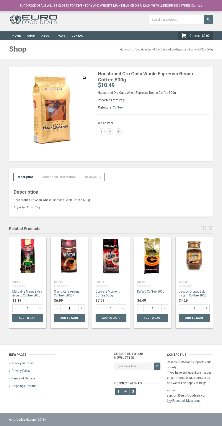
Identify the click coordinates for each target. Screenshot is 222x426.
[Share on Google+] (118, 131)
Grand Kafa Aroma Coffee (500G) (67, 293)
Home (16, 35)
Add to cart (28, 317)
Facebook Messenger (187, 400)
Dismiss (196, 5)
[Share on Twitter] (109, 131)
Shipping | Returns (24, 386)
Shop (31, 35)
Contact (78, 35)
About (46, 35)
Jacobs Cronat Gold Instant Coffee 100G (193, 293)
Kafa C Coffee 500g (150, 291)
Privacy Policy (21, 371)
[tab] (25, 177)
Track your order (23, 363)
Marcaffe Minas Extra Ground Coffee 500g (27, 293)
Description (25, 177)
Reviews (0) (93, 177)
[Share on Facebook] (101, 131)
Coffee (134, 49)
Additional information (59, 177)
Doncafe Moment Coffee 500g (108, 293)
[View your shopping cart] (185, 35)
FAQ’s (61, 35)
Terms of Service (23, 378)
